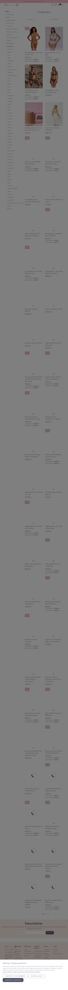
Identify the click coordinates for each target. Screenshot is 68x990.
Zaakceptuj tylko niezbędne (15, 976)
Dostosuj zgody (37, 976)
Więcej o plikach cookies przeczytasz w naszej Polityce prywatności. (21, 972)
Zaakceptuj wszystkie (13, 980)
